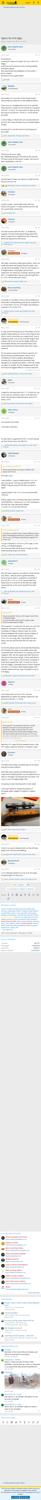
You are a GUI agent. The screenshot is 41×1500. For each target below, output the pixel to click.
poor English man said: (10, 466)
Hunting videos (10, 1309)
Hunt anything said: (9, 530)
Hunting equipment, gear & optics (16, 1325)
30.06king (33, 919)
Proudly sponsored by (11, 1233)
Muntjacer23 (16, 909)
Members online (8, 905)
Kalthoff (29, 925)
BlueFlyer (13, 915)
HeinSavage (32, 913)
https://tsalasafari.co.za (13, 1256)
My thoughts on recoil (13, 1328)
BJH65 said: (6, 722)
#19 (38, 844)
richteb (9, 909)
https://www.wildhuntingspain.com (17, 1250)
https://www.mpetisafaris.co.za (15, 1239)
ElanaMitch (35, 950)
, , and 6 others (20, 854)
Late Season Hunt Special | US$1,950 (19, 1335)
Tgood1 (3, 909)
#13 (38, 525)
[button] (3, 2)
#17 (38, 718)
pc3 (8, 915)
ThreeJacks (24, 911)
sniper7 (12, 927)
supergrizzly (9, 1360)
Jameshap (21, 919)
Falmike (29, 915)
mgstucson (27, 917)
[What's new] (34, 2)
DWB (2, 925)
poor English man (9, 41)
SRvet (3, 923)
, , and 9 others (16, 136)
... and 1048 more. (7, 930)
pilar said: (6, 613)
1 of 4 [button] (14, 885)
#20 (38, 869)
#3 (39, 150)
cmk (7, 923)
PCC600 (35, 915)
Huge (18, 913)
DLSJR (28, 919)
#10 (38, 388)
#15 (38, 608)
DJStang (36, 921)
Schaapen (8, 1350)
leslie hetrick (5, 927)
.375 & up (8, 1332)
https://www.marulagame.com (15, 1245)
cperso (13, 913)
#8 (39, 296)
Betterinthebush (20, 925)
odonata (4, 911)
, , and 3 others (21, 186)
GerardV (9, 919)
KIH (17, 927)
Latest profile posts (9, 1346)
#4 (39, 175)
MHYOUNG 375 (10, 1394)
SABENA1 (12, 923)
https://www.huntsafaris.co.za (15, 1272)
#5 (39, 200)
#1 (39, 55)
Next (21, 885)
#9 (39, 328)
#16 (38, 690)
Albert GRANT (33, 911)
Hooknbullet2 (5, 913)
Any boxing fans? (11, 1313)
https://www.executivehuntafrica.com (18, 1284)
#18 (38, 761)
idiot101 (35, 923)
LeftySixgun (12, 911)
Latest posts (6, 1299)
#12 (38, 462)
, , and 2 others (19, 312)
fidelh (18, 911)
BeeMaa (4, 915)
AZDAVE (17, 1360)
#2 (39, 94)
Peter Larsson (21, 921)
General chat (9, 1317)
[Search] (38, 2)
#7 (39, 259)
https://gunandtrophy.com (14, 1267)
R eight (15, 919)
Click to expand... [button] (20, 741)
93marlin (30, 921)
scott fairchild (21, 915)
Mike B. (18, 923)
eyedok (34, 925)
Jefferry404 (31, 909)
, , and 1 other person (20, 244)
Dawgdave (8, 1372)
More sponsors (34, 1293)
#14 (38, 569)
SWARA (3, 919)
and (15, 281)
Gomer (17, 917)
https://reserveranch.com (14, 1261)
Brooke (24, 909)
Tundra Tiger (9, 925)
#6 (39, 228)
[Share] (35, 55)
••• (39, 1356)
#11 (38, 418)
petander (24, 913)
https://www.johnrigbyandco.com (16, 1289)
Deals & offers (9, 1340)
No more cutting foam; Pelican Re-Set (19, 1320)
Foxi (21, 917)
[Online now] (5, 90)
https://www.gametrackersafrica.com (18, 1278)
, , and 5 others (19, 676)
